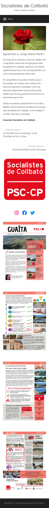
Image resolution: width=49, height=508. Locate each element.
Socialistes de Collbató (24, 5)
